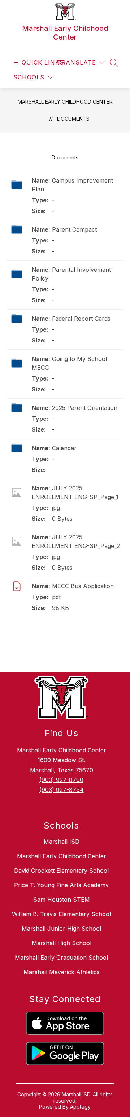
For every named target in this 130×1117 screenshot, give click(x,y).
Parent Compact (74, 229)
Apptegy (80, 1107)
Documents (73, 119)
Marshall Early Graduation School (61, 957)
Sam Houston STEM (61, 899)
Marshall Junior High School (61, 928)
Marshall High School (61, 943)
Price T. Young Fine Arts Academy (61, 885)
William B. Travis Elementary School (61, 914)
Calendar (64, 448)
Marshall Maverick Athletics (61, 972)
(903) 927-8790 (61, 780)
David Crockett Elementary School (61, 870)
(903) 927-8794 (61, 789)
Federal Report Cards (81, 318)
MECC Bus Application (83, 586)
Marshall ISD (61, 841)
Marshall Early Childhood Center (65, 102)
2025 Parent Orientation (84, 407)
